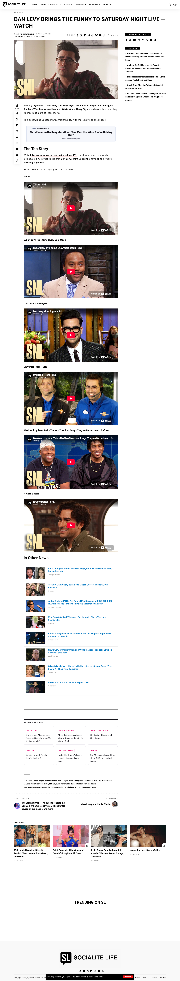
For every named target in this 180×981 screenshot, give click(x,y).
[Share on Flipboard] (85, 35)
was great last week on (53, 155)
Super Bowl (86, 787)
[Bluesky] (151, 40)
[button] (128, 976)
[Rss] (155, 40)
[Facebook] (126, 40)
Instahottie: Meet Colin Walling (145, 850)
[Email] (100, 35)
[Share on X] (81, 35)
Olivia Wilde (65, 784)
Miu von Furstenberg (25, 34)
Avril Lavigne (63, 781)
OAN (58, 784)
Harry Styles (107, 781)
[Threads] (146, 40)
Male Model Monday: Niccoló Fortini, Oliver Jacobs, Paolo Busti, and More (31, 853)
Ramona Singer (90, 784)
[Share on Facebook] (77, 35)
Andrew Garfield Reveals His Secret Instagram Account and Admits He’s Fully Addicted (143, 68)
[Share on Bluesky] (96, 35)
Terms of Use (98, 977)
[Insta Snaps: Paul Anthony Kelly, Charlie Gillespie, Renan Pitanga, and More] (109, 836)
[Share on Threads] (92, 35)
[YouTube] (134, 40)
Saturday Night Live (58, 787)
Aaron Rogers (39, 781)
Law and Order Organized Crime (36, 784)
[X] (130, 40)
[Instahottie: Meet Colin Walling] (148, 836)
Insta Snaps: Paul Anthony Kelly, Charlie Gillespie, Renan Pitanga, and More (107, 853)
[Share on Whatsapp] (17, 131)
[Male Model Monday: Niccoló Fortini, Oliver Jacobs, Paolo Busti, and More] (32, 836)
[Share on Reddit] (88, 35)
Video (94, 787)
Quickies (18, 13)
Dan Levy (66, 158)
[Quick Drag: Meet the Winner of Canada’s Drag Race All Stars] (71, 836)
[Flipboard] (142, 40)
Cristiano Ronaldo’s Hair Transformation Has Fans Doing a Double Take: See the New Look (144, 56)
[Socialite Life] (14, 4)
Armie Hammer (51, 781)
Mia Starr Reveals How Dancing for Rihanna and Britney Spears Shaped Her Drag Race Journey (145, 96)
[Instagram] (138, 40)
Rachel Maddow (77, 784)
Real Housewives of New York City (37, 787)
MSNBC (52, 784)
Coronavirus (88, 781)
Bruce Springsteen (76, 781)
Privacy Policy (82, 977)
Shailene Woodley (74, 787)
